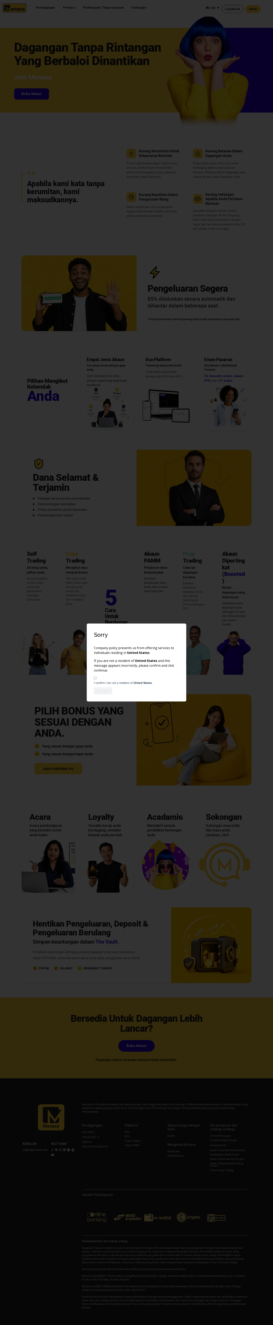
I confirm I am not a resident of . (123, 683)
